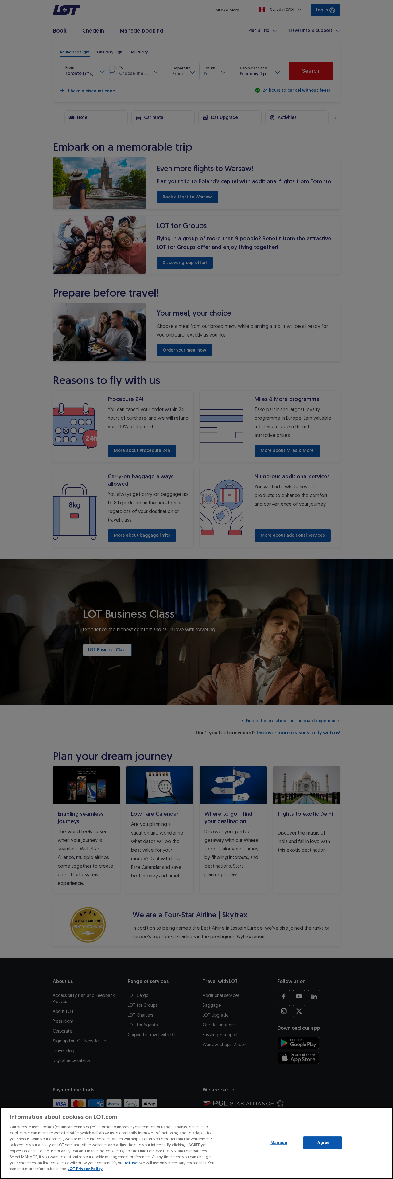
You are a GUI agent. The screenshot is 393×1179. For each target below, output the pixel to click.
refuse (131, 1163)
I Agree (322, 1142)
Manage (278, 1142)
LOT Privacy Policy (85, 1168)
